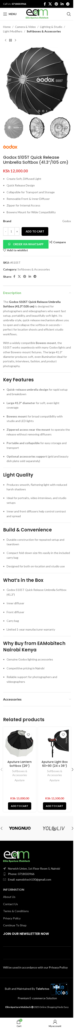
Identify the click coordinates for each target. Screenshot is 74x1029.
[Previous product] (5, 40)
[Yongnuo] (20, 828)
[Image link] (16, 856)
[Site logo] (37, 13)
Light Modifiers (12, 31)
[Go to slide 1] (35, 111)
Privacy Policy (12, 918)
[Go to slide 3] (43, 111)
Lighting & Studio (51, 26)
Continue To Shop (15, 925)
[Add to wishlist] (28, 734)
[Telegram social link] (68, 4)
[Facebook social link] (44, 4)
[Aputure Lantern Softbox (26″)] (19, 743)
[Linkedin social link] (62, 4)
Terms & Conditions (16, 911)
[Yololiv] (54, 828)
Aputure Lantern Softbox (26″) (19, 764)
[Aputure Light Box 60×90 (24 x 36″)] (54, 743)
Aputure (19, 780)
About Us (9, 897)
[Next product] (15, 40)
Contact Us (10, 904)
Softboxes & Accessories (44, 31)
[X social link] (50, 4)
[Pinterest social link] (56, 4)
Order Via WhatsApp (28, 244)
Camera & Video (25, 26)
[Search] (69, 14)
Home (7, 26)
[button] (7, 81)
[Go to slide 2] (39, 111)
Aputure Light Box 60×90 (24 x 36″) (55, 764)
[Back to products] (10, 40)
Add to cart (35, 231)
